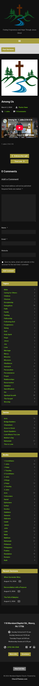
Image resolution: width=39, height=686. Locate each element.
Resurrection (9, 383)
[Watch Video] (20, 581)
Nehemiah (7, 441)
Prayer (6, 376)
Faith (6, 309)
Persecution (8, 370)
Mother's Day (9, 438)
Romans (7, 557)
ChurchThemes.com (19, 679)
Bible (6, 290)
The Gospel (8, 399)
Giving (6, 328)
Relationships (9, 379)
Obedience (8, 363)
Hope (6, 338)
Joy (5, 344)
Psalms (6, 551)
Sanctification (9, 389)
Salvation (7, 386)
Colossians (8, 496)
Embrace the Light (21, 156)
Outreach (7, 367)
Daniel (6, 499)
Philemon (7, 544)
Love (6, 347)
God (5, 331)
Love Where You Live (12, 435)
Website (4, 251)
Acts (5, 418)
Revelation (8, 554)
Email (4, 239)
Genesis (7, 515)
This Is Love (8, 444)
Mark (6, 535)
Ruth (5, 560)
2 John (6, 477)
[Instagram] (34, 647)
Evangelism (8, 306)
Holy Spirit (8, 334)
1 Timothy (7, 471)
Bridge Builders (9, 422)
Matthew (7, 538)
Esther (6, 506)
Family (6, 312)
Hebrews (7, 519)
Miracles (7, 357)
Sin (5, 392)
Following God (9, 322)
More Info (13, 654)
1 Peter (6, 467)
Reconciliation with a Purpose (15, 587)
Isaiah (6, 522)
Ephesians (8, 502)
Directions (25, 654)
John (6, 528)
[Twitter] (30, 647)
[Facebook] (27, 647)
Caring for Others (10, 293)
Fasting (6, 315)
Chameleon (8, 425)
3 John (6, 490)
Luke (6, 531)
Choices (7, 299)
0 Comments (21, 111)
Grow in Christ (9, 428)
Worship (7, 402)
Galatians (7, 512)
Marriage (7, 350)
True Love (18, 161)
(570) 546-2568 (13, 647)
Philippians (8, 547)
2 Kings (7, 480)
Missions (7, 360)
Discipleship (8, 302)
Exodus (7, 509)
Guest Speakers (10, 431)
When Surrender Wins (12, 577)
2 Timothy (7, 486)
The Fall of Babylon (11, 597)
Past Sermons (8, 49)
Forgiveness (8, 325)
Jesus (6, 341)
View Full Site (19, 669)
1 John (7, 111)
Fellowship (8, 318)
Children (7, 296)
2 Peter (6, 483)
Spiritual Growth (10, 395)
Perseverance (9, 373)
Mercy (6, 354)
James (6, 525)
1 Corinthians (9, 461)
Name (4, 228)
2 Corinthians (9, 474)
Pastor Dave (23, 107)
